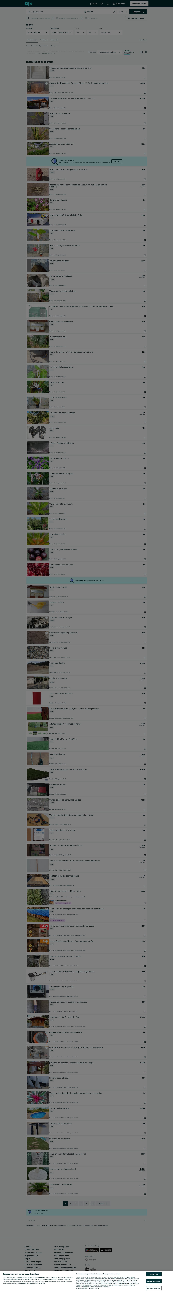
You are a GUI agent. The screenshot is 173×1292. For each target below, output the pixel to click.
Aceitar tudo (154, 1274)
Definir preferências (154, 1288)
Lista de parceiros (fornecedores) (87, 1289)
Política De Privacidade (37, 1283)
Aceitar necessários (153, 1281)
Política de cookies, (23, 1283)
